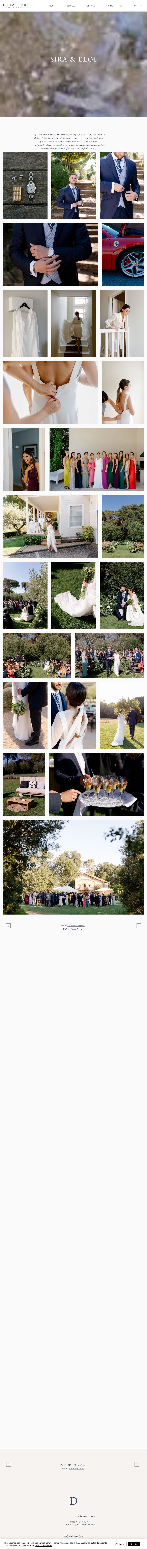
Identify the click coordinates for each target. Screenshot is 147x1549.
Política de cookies (43, 1545)
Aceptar (134, 1544)
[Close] (143, 1544)
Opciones (119, 1544)
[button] (121, 5)
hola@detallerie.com (85, 1516)
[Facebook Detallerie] (81, 1536)
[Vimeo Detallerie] (71, 1536)
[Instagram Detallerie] (66, 1536)
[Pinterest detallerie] (76, 1536)
